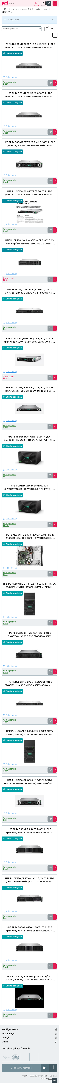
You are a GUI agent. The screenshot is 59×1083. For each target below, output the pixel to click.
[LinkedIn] (45, 1068)
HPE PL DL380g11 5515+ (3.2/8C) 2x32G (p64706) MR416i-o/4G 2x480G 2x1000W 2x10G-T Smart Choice (29, 832)
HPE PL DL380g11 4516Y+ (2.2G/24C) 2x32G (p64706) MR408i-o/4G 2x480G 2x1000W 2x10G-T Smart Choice (29, 881)
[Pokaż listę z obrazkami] (52, 28)
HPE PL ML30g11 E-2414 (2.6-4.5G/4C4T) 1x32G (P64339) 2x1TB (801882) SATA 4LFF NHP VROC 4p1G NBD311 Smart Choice (29, 587)
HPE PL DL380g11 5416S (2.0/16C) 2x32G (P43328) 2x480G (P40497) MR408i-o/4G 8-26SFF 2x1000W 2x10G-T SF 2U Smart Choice (29, 783)
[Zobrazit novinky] (54, 1080)
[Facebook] (53, 1068)
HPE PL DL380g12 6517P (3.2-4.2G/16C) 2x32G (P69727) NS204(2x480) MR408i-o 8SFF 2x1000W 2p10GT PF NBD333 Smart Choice (29, 145)
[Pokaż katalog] (47, 28)
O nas (5, 1042)
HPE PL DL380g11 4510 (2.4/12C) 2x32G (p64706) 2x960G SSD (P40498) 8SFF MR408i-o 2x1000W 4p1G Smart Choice (29, 636)
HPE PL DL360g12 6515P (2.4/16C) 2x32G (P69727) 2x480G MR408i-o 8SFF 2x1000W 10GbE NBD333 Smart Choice (29, 96)
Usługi (5, 1038)
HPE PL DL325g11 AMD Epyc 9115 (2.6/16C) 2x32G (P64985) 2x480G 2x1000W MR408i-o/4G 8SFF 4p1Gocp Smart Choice (29, 979)
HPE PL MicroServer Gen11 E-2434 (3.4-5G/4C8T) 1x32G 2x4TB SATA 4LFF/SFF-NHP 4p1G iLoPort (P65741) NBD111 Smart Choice (29, 440)
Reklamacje (8, 1034)
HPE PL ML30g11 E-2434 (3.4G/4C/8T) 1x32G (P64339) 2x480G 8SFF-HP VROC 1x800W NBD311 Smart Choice (30, 538)
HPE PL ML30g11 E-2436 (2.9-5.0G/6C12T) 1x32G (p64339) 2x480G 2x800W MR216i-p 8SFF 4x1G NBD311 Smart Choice (29, 734)
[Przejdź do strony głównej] (8, 3)
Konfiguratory (10, 1029)
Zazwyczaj (8, 279)
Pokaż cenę (11, 77)
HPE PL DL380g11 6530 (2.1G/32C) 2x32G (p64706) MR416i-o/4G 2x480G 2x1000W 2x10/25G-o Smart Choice (29, 930)
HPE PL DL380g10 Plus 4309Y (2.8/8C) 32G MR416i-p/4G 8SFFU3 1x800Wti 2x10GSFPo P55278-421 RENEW (29, 243)
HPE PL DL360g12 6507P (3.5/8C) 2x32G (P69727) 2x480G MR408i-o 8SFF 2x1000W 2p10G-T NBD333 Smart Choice (29, 194)
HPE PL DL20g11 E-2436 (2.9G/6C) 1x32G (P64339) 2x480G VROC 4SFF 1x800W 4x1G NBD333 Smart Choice (29, 685)
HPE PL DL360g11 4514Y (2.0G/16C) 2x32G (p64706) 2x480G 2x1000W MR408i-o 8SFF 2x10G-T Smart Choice (29, 391)
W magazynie (9, 83)
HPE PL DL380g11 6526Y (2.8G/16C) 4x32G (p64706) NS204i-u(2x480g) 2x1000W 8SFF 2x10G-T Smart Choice (29, 342)
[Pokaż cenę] (50, 83)
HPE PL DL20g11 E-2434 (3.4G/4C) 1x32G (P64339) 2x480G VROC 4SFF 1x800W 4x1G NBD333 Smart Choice (29, 292)
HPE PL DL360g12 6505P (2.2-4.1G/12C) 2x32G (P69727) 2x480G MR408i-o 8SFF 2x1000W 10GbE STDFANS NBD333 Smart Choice (29, 47)
